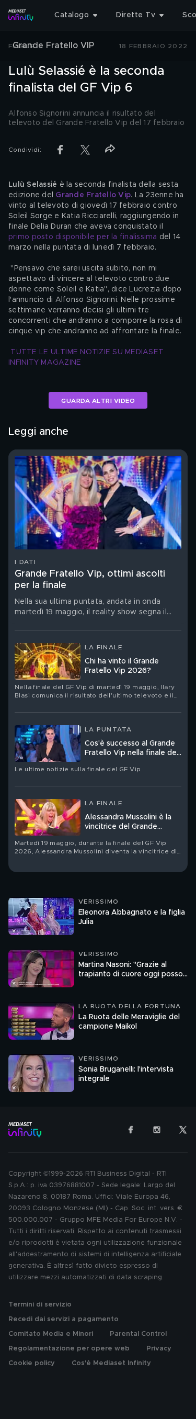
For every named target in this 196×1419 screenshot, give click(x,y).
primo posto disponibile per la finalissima (82, 237)
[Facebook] (130, 1129)
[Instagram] (157, 1129)
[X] (183, 1129)
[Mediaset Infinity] (20, 15)
